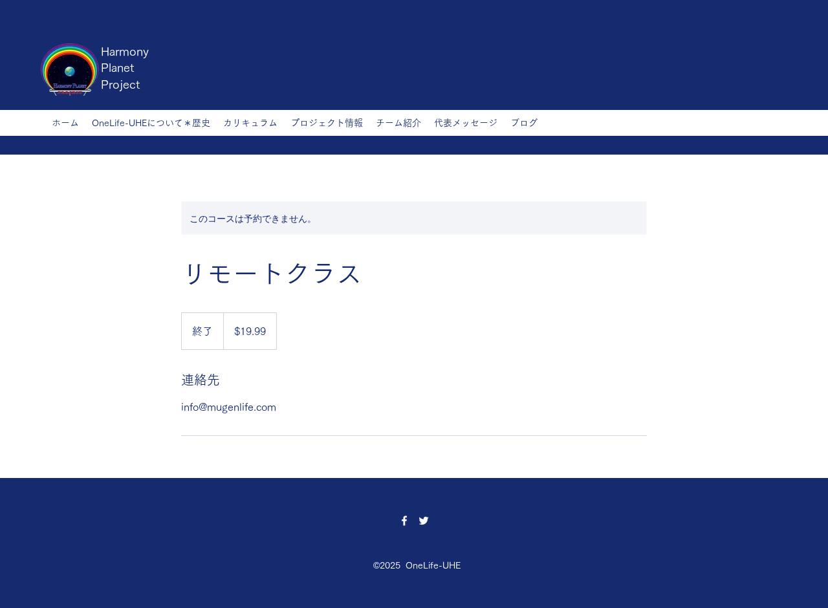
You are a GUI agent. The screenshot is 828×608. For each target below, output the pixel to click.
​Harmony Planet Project (125, 67)
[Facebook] (404, 520)
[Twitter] (423, 520)
